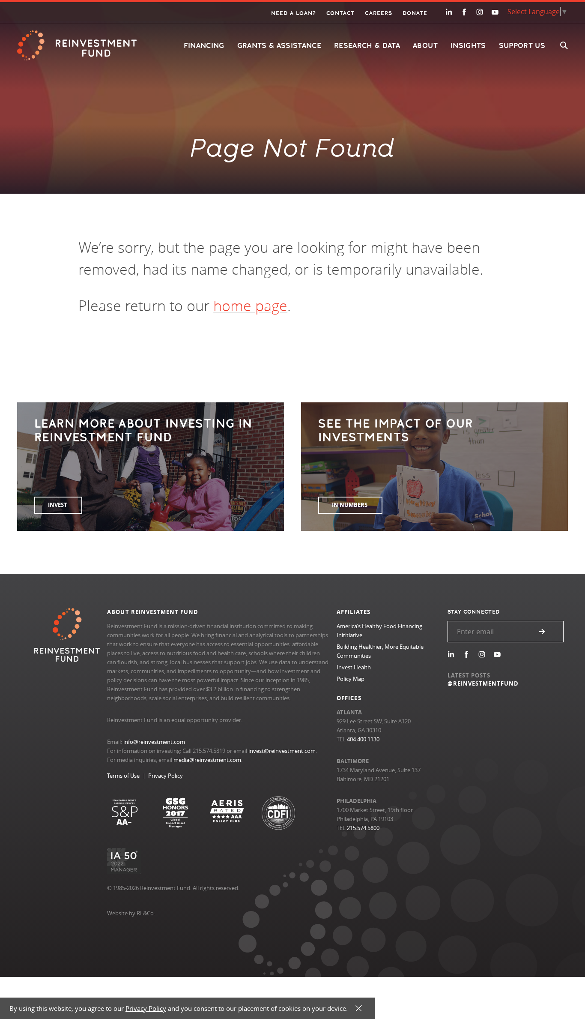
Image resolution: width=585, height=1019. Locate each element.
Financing (204, 46)
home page (250, 305)
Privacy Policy (165, 775)
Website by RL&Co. (131, 913)
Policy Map (350, 679)
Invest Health (354, 667)
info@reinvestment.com (154, 742)
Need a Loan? (293, 13)
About (425, 46)
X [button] (358, 1008)
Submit (542, 631)
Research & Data (367, 46)
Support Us (522, 46)
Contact (340, 13)
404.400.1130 (363, 739)
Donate (415, 13)
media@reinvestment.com (207, 760)
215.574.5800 (363, 828)
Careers (378, 13)
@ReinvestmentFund (483, 683)
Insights (468, 46)
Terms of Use (123, 775)
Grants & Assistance (279, 46)
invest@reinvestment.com (282, 751)
